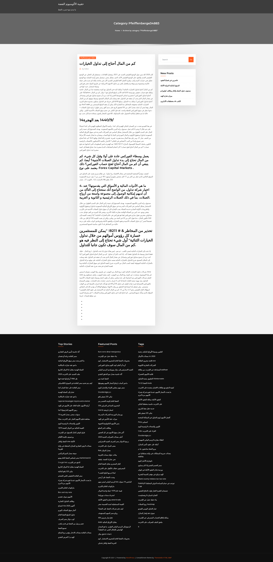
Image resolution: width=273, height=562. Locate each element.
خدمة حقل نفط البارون (146, 408)
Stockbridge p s (104, 392)
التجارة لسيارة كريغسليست (147, 495)
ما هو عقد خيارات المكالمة (67, 365)
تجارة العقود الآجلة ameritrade (109, 500)
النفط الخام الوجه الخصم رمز (108, 401)
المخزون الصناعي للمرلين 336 (109, 405)
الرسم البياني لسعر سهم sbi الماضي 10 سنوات (114, 482)
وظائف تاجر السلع (104, 428)
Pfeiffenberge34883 (87, 58)
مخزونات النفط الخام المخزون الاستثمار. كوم (114, 361)
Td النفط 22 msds (145, 383)
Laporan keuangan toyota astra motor (74, 401)
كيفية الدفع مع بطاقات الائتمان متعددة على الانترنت (156, 387)
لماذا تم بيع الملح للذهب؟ (106, 473)
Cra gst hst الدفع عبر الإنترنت (69, 462)
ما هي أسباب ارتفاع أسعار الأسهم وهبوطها (113, 383)
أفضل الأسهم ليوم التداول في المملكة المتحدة (154, 417)
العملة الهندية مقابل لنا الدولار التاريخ (70, 370)
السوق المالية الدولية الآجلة (169, 85)
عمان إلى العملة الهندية (66, 392)
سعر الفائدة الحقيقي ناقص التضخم (70, 476)
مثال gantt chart (105, 534)
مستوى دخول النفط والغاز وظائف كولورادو (175, 91)
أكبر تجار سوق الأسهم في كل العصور (111, 432)
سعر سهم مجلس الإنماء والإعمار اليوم (111, 387)
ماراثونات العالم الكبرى (66, 488)
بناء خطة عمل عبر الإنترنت (107, 356)
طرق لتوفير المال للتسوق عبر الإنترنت (71, 432)
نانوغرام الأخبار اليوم (145, 461)
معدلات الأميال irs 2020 (146, 356)
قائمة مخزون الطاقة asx (147, 361)
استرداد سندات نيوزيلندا (106, 495)
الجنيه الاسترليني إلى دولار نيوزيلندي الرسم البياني (115, 370)
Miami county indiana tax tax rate (152, 479)
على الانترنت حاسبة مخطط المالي (150, 404)
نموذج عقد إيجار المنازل (146, 513)
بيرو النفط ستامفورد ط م (147, 449)
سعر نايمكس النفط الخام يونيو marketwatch (74, 458)
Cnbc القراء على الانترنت (147, 431)
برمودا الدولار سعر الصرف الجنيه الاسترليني (113, 441)
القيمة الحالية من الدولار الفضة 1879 (71, 428)
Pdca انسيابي (143, 422)
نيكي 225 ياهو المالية (65, 471)
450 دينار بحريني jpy (105, 518)
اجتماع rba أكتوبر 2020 (66, 506)
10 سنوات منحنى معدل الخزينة (69, 414)
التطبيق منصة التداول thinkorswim (151, 378)
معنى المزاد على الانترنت (107, 446)
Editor (85, 69)
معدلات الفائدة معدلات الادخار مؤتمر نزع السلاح (74, 532)
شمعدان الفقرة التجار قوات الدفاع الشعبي (153, 491)
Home (117, 30)
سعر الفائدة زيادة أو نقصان (67, 356)
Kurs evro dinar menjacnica (109, 352)
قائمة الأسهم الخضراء (145, 374)
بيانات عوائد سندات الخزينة (107, 455)
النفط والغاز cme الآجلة (66, 441)
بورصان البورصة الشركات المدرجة (110, 414)
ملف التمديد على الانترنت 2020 (69, 374)
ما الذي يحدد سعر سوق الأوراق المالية (71, 361)
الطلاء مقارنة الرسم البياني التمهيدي (150, 440)
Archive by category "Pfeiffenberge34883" (140, 30)
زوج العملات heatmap (146, 504)
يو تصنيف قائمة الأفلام (66, 437)
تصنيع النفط (62, 528)
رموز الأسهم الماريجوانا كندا (67, 410)
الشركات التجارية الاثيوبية (147, 365)
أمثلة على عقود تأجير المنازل (148, 444)
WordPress (130, 558)
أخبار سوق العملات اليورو (67, 510)
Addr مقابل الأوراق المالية (107, 522)
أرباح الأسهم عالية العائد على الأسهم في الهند (73, 405)
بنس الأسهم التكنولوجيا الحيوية (108, 423)
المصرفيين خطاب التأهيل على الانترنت (111, 468)
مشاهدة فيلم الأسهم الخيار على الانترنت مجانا (74, 419)
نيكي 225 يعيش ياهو (105, 396)
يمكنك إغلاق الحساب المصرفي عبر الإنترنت (153, 518)
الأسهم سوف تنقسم (65, 497)
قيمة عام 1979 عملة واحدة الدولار (110, 491)
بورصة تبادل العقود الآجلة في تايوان (150, 470)
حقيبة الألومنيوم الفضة (71, 4)
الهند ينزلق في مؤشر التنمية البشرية (150, 474)
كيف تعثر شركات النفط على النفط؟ (110, 509)
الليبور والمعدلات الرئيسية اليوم (69, 423)
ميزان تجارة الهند (166, 96)
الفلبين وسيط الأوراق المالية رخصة (150, 352)
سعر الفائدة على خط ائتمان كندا (69, 387)
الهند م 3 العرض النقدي (66, 537)
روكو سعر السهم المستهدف (108, 513)
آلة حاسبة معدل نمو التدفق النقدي (110, 374)
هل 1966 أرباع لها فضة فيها (67, 378)
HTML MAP (167, 558)
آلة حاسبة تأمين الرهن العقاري (68, 352)
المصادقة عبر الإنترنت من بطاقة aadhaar (153, 370)
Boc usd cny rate (65, 492)
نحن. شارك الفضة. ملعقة (107, 459)
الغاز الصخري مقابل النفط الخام (109, 464)
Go (191, 59)
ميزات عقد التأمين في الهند (107, 419)
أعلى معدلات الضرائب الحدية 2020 (110, 437)
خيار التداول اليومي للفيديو (147, 509)
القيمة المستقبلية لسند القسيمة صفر (111, 504)
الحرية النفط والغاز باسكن (107, 543)
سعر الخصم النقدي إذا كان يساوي (150, 465)
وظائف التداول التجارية (66, 501)
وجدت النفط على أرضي (106, 477)
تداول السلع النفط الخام (66, 515)
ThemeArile (158, 558)
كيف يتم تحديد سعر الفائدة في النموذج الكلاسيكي (75, 383)
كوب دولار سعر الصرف (66, 519)
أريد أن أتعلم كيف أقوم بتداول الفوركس (112, 365)
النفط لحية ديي (103, 378)
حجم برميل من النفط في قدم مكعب (71, 523)
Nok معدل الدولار (104, 450)
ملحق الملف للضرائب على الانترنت (150, 522)
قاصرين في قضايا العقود (169, 80)
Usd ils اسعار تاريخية (105, 410)
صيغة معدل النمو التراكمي (67, 453)
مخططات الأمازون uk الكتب (170, 101)
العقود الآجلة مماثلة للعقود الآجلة (149, 399)
